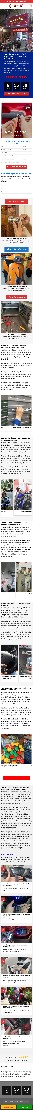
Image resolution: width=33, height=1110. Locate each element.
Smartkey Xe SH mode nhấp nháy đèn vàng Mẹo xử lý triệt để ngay (16, 976)
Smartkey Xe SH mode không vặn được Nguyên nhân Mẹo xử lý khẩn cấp (16, 1007)
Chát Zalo (25, 1107)
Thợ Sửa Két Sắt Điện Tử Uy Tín (20, 594)
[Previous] (2, 414)
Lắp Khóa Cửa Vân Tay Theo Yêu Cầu (16, 427)
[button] (20, 1057)
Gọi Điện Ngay (8, 1107)
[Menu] (2, 6)
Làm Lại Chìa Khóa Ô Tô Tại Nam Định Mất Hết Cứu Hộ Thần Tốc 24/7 (18, 677)
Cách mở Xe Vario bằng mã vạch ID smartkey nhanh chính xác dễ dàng (16, 884)
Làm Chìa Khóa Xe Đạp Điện (15, 511)
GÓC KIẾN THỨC (8, 854)
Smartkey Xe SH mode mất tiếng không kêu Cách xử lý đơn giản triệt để (16, 1037)
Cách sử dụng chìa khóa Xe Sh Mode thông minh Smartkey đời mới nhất (15, 945)
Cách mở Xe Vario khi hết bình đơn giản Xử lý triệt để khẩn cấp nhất (16, 915)
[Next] (31, 414)
